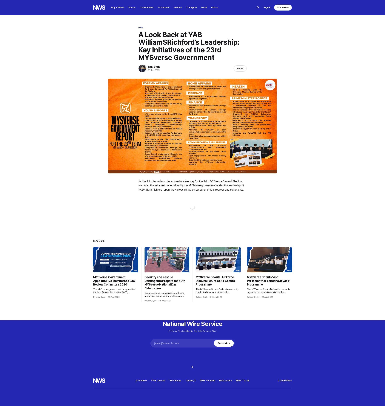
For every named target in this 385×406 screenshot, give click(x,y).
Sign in (267, 7)
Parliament (164, 7)
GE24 (140, 27)
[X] (192, 367)
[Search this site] (258, 7)
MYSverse (141, 380)
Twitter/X (190, 380)
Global (214, 7)
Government (147, 7)
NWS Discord (158, 380)
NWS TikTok (242, 380)
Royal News (117, 7)
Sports (132, 7)
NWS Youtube (207, 380)
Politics (178, 7)
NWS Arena (225, 380)
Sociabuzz (175, 380)
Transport (191, 7)
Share (240, 68)
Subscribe (283, 7)
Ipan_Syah (154, 66)
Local (204, 7)
